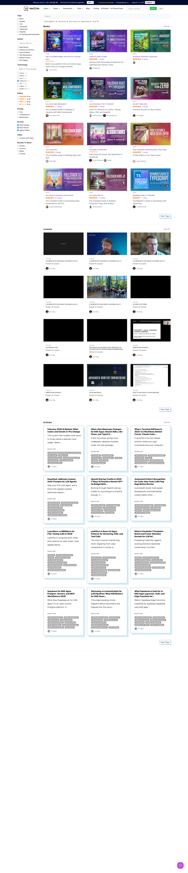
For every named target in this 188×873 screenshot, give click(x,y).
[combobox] (28, 43)
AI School (104, 8)
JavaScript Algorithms (98, 150)
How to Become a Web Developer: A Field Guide (150, 150)
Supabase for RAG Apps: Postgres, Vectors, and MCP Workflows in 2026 (61, 593)
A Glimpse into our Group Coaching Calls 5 (62, 261)
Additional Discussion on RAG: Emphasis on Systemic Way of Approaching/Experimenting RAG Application (106, 348)
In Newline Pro (24, 114)
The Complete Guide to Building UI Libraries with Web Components (60, 110)
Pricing (96, 8)
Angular (22, 21)
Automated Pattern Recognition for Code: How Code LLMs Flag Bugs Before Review (149, 481)
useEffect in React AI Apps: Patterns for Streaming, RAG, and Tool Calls (107, 534)
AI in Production (52, 347)
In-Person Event (116, 8)
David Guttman (24, 52)
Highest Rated (24, 130)
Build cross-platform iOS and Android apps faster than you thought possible (63, 65)
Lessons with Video (26, 138)
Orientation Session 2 (141, 347)
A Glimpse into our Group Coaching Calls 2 (62, 304)
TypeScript (23, 29)
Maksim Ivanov (24, 57)
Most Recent (24, 128)
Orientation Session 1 (53, 392)
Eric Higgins (23, 60)
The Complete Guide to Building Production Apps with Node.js (102, 202)
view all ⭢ (167, 26)
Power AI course (52, 264)
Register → (150, 2)
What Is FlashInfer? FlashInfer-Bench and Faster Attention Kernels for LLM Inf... (149, 534)
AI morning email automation (29, 34)
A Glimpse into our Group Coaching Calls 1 (105, 304)
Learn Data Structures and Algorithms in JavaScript (105, 155)
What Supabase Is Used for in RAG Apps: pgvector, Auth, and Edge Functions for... (149, 593)
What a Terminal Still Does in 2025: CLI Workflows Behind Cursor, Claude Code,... (148, 431)
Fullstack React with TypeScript (101, 104)
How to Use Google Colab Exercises (146, 392)
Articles (22, 146)
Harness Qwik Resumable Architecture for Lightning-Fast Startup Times (106, 63)
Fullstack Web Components (56, 104)
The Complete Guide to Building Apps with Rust (63, 156)
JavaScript (23, 26)
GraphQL (22, 32)
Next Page (165, 216)
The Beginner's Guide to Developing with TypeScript (149, 202)
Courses (22, 154)
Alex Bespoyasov (25, 55)
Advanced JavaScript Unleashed (145, 56)
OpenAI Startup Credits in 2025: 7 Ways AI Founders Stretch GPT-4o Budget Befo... (107, 481)
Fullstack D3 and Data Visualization (59, 195)
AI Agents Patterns (140, 304)
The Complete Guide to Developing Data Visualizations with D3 (62, 202)
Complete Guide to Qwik (98, 56)
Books (21, 151)
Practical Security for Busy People (147, 109)
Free (21, 112)
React (21, 19)
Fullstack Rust (51, 150)
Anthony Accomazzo (26, 50)
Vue (20, 24)
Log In (161, 8)
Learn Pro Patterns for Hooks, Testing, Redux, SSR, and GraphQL (105, 110)
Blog (88, 8)
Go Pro (153, 8)
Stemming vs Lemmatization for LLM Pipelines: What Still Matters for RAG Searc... (107, 593)
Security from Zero (140, 104)
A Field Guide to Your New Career (147, 155)
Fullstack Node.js (96, 195)
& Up (28, 96)
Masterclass (23, 117)
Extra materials (95, 392)
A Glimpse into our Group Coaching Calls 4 (105, 261)
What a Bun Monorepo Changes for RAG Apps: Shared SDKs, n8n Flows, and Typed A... (106, 431)
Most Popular (24, 125)
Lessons (22, 148)
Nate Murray (23, 47)
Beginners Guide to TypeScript (144, 195)
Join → (90, 2)
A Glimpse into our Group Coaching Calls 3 (149, 261)
